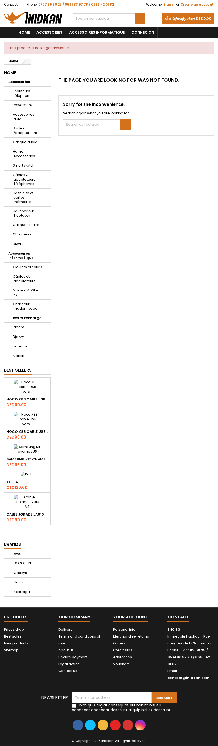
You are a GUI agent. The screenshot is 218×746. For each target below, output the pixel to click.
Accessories (49, 32)
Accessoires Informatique (97, 32)
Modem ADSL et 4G (26, 292)
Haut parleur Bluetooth (23, 213)
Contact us (67, 670)
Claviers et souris (27, 266)
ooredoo (20, 346)
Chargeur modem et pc (25, 306)
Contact (11, 4)
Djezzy (18, 336)
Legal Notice (69, 663)
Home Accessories (24, 154)
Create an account (197, 4)
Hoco (18, 582)
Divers (18, 243)
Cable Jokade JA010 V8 (27, 514)
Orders (119, 643)
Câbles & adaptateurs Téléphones (24, 179)
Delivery (65, 629)
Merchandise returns (131, 636)
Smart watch (24, 165)
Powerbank (23, 104)
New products (16, 643)
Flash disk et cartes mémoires (23, 197)
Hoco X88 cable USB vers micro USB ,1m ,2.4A (27, 399)
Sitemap (11, 650)
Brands (12, 544)
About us (66, 650)
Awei (17, 553)
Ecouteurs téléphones (23, 93)
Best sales (13, 636)
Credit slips (122, 650)
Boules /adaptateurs (25, 130)
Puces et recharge (24, 317)
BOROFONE (23, 563)
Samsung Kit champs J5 (27, 459)
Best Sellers (18, 370)
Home (24, 32)
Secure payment (72, 657)
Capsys (20, 572)
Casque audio (25, 142)
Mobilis (19, 355)
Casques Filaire (26, 224)
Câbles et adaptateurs (24, 278)
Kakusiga (21, 591)
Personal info (124, 629)
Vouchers (121, 663)
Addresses (122, 657)
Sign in (169, 4)
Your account (130, 617)
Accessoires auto (23, 116)
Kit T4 (12, 482)
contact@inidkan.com (188, 677)
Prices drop (14, 629)
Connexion (142, 32)
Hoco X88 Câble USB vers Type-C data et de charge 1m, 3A (27, 432)
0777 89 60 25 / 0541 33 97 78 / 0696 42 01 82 (76, 4)
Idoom (18, 327)
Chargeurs (22, 234)
